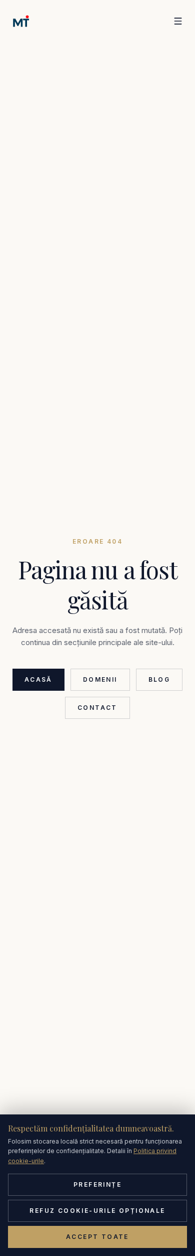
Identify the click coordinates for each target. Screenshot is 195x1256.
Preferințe (98, 1184)
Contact (98, 707)
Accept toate (97, 1236)
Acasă (38, 679)
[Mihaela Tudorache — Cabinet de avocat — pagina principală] (21, 21)
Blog (159, 679)
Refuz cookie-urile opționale (97, 1210)
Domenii (100, 679)
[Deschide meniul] (178, 21)
